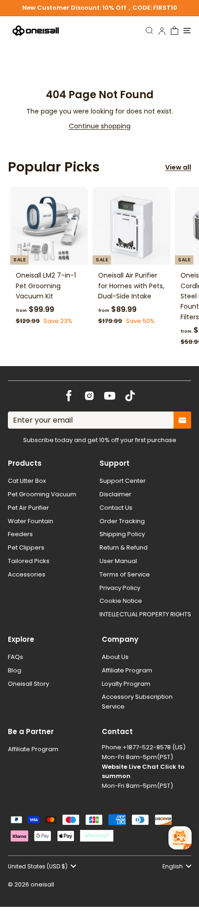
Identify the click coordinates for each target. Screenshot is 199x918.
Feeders (20, 534)
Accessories (26, 574)
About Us (115, 656)
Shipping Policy (122, 534)
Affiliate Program (127, 670)
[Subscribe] (182, 420)
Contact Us (116, 507)
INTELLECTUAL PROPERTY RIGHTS (145, 614)
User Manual (118, 561)
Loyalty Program (126, 683)
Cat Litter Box (27, 480)
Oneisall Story (28, 683)
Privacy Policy (120, 587)
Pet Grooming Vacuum (42, 494)
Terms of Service (125, 574)
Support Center (123, 480)
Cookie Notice (121, 600)
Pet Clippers (26, 547)
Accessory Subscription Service (137, 701)
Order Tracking (122, 521)
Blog (14, 670)
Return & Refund (124, 547)
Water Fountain (30, 521)
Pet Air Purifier (28, 507)
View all (178, 167)
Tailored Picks (29, 561)
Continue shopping (100, 126)
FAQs (15, 656)
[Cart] (175, 30)
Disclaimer (115, 494)
